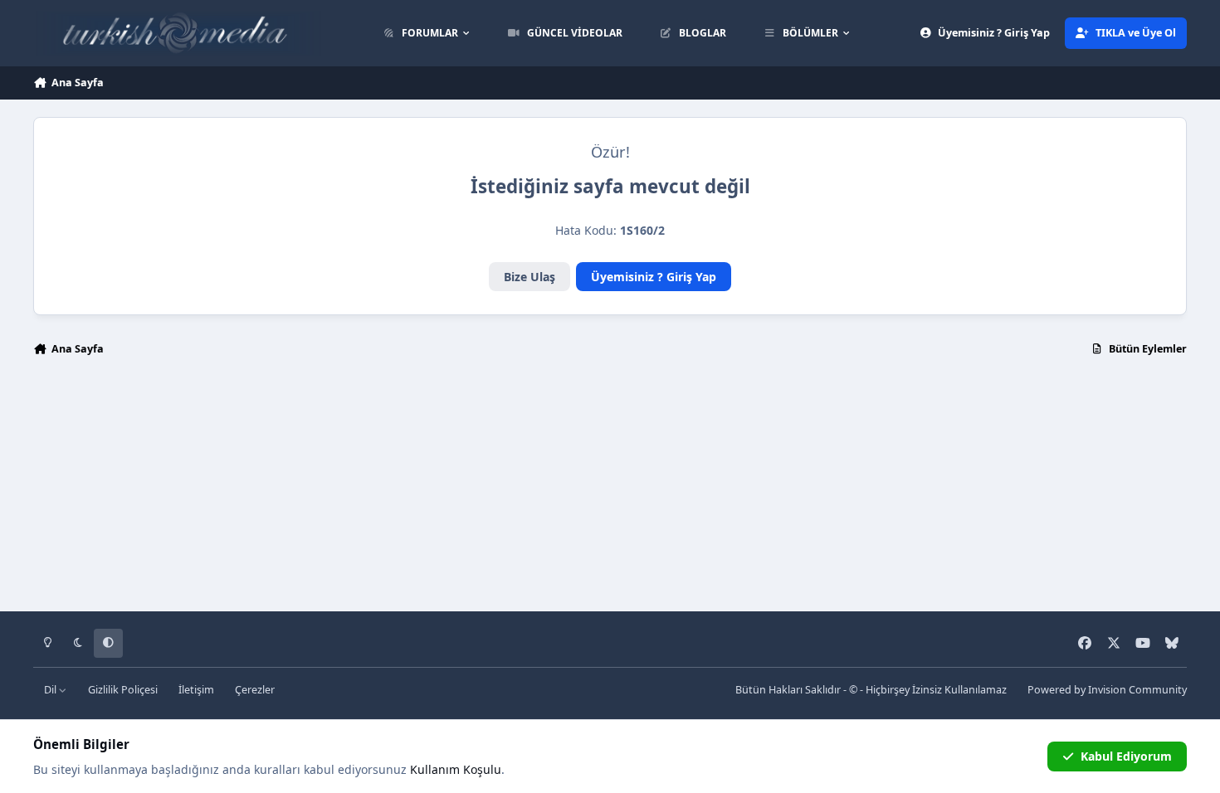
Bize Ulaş (529, 277)
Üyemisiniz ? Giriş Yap (653, 277)
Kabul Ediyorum (1126, 756)
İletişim (196, 690)
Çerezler (255, 690)
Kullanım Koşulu (455, 769)
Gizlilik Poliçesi (123, 690)
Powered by (1107, 690)
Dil (51, 690)
